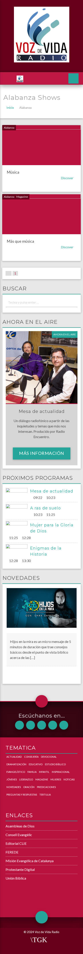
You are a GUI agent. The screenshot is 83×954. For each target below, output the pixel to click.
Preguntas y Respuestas (21, 794)
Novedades (13, 787)
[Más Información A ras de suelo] (18, 510)
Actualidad (14, 756)
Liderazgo (26, 779)
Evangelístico (15, 771)
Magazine (22, 196)
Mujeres (55, 779)
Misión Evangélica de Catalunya (30, 861)
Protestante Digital (20, 869)
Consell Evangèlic (19, 835)
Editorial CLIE (16, 843)
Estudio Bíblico (55, 764)
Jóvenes (11, 779)
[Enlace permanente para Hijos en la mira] (42, 610)
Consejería (31, 756)
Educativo (35, 764)
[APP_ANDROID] (19, 725)
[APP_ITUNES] (41, 725)
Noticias (69, 779)
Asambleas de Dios (20, 826)
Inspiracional (61, 771)
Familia (32, 771)
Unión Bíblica (16, 878)
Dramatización (16, 764)
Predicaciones (46, 787)
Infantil (44, 771)
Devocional (49, 756)
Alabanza (9, 127)
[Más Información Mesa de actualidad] (18, 494)
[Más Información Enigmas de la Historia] (18, 550)
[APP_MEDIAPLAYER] (63, 725)
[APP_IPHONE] (30, 725)
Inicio (10, 107)
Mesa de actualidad (51, 491)
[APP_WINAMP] (52, 725)
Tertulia (45, 794)
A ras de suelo (45, 508)
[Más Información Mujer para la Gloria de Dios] (18, 527)
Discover (67, 178)
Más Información (41, 453)
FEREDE (12, 852)
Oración (29, 787)
